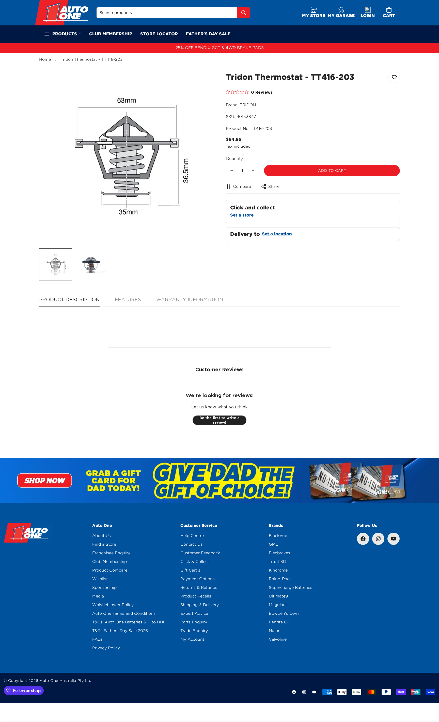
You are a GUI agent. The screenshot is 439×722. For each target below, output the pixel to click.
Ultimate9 (278, 596)
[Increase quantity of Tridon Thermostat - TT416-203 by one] (253, 170)
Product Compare (109, 570)
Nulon (274, 630)
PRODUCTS (64, 34)
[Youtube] (393, 539)
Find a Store (104, 544)
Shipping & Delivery (199, 605)
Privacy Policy (106, 648)
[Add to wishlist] (394, 77)
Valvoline (278, 639)
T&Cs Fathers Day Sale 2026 (120, 630)
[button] (389, 13)
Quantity (234, 158)
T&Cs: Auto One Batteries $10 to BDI (128, 622)
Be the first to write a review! (219, 420)
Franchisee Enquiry (111, 553)
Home (45, 59)
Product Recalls (195, 596)
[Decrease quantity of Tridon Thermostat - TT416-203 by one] (231, 170)
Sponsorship (104, 587)
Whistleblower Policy (113, 605)
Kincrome (278, 570)
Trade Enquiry (194, 630)
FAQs (97, 639)
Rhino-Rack (280, 579)
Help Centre (192, 535)
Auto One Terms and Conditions (123, 613)
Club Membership (109, 561)
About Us (101, 535)
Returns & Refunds (198, 587)
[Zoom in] (202, 81)
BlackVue (278, 535)
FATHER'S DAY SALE (208, 34)
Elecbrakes (279, 553)
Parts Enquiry (193, 622)
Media (98, 596)
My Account (192, 639)
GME (273, 544)
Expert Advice (194, 613)
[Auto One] (66, 12)
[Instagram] (378, 539)
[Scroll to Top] (429, 694)
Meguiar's (278, 605)
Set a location (277, 234)
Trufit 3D (277, 561)
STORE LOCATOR (159, 34)
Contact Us (191, 544)
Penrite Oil (279, 622)
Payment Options (197, 579)
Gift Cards (190, 570)
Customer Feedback (200, 553)
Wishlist (100, 579)
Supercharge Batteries (290, 587)
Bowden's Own (284, 613)
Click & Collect (194, 561)
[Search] (243, 12)
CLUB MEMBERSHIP (110, 34)
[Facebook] (363, 539)
